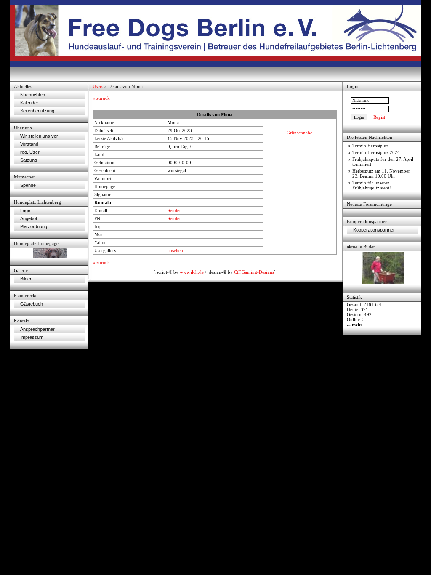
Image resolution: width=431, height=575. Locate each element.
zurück (101, 98)
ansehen (175, 250)
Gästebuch (31, 303)
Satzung (28, 159)
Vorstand (29, 143)
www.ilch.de (192, 271)
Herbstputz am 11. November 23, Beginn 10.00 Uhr (381, 173)
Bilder (26, 278)
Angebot (28, 218)
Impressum (31, 337)
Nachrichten (32, 94)
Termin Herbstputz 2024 (376, 152)
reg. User (30, 151)
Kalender (29, 102)
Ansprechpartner (37, 329)
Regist (379, 117)
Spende (28, 185)
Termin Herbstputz (370, 145)
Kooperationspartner (374, 229)
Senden (175, 210)
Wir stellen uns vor (39, 135)
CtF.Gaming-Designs (254, 271)
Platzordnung (33, 226)
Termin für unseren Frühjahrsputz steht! (371, 185)
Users (98, 86)
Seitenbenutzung (37, 110)
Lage (25, 210)
